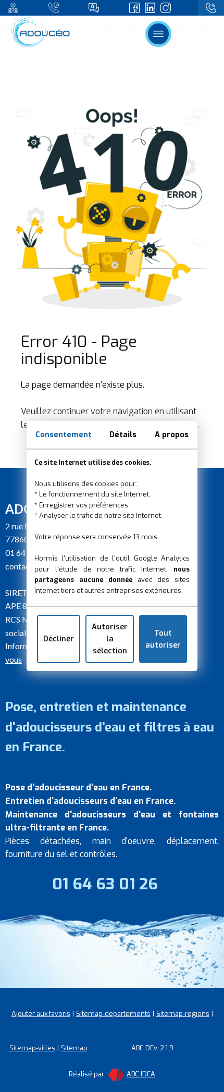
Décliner (58, 639)
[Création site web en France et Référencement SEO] (115, 1074)
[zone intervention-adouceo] (53, 8)
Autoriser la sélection (110, 639)
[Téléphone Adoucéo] (211, 8)
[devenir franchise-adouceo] (13, 8)
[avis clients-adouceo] (94, 8)
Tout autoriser (163, 639)
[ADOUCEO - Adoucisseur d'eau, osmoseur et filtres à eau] (41, 34)
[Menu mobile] (158, 34)
